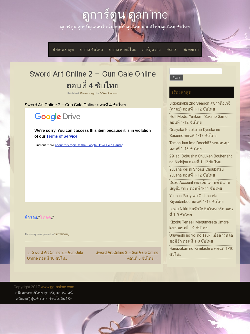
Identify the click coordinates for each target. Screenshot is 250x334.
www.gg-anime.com (57, 287)
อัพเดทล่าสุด (63, 49)
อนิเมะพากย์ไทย (29, 292)
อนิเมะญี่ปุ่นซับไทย (32, 298)
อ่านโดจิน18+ (60, 298)
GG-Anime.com (109, 93)
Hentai (172, 49)
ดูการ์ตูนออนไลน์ (58, 292)
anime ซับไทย (91, 49)
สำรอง (31, 217)
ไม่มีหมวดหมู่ (61, 234)
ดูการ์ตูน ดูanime (125, 15)
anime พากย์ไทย (122, 49)
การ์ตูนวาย (151, 49)
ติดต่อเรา (191, 49)
